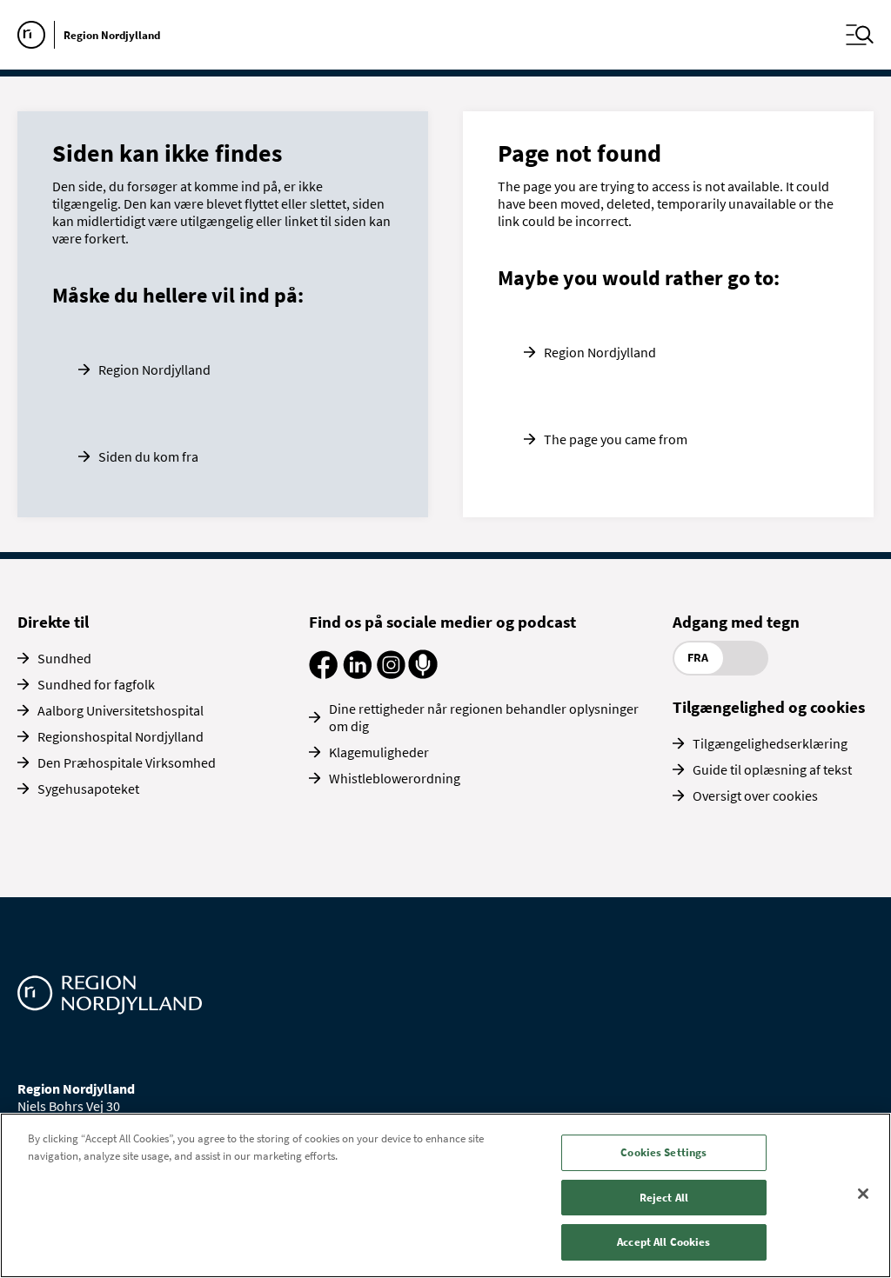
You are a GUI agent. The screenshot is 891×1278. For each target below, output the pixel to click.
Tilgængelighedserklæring (770, 743)
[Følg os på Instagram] (391, 673)
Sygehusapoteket (88, 788)
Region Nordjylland (154, 369)
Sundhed (64, 658)
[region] (445, 1195)
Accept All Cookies (663, 1242)
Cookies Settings (663, 1152)
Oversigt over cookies (755, 795)
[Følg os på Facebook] (323, 673)
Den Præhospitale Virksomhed (126, 762)
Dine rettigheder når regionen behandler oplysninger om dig (484, 717)
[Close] (863, 1194)
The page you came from (615, 439)
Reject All (664, 1197)
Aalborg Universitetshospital (120, 710)
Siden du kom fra (148, 456)
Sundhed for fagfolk (96, 684)
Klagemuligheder (379, 752)
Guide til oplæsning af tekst (772, 769)
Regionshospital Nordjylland (120, 736)
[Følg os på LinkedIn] (357, 673)
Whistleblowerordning (394, 778)
